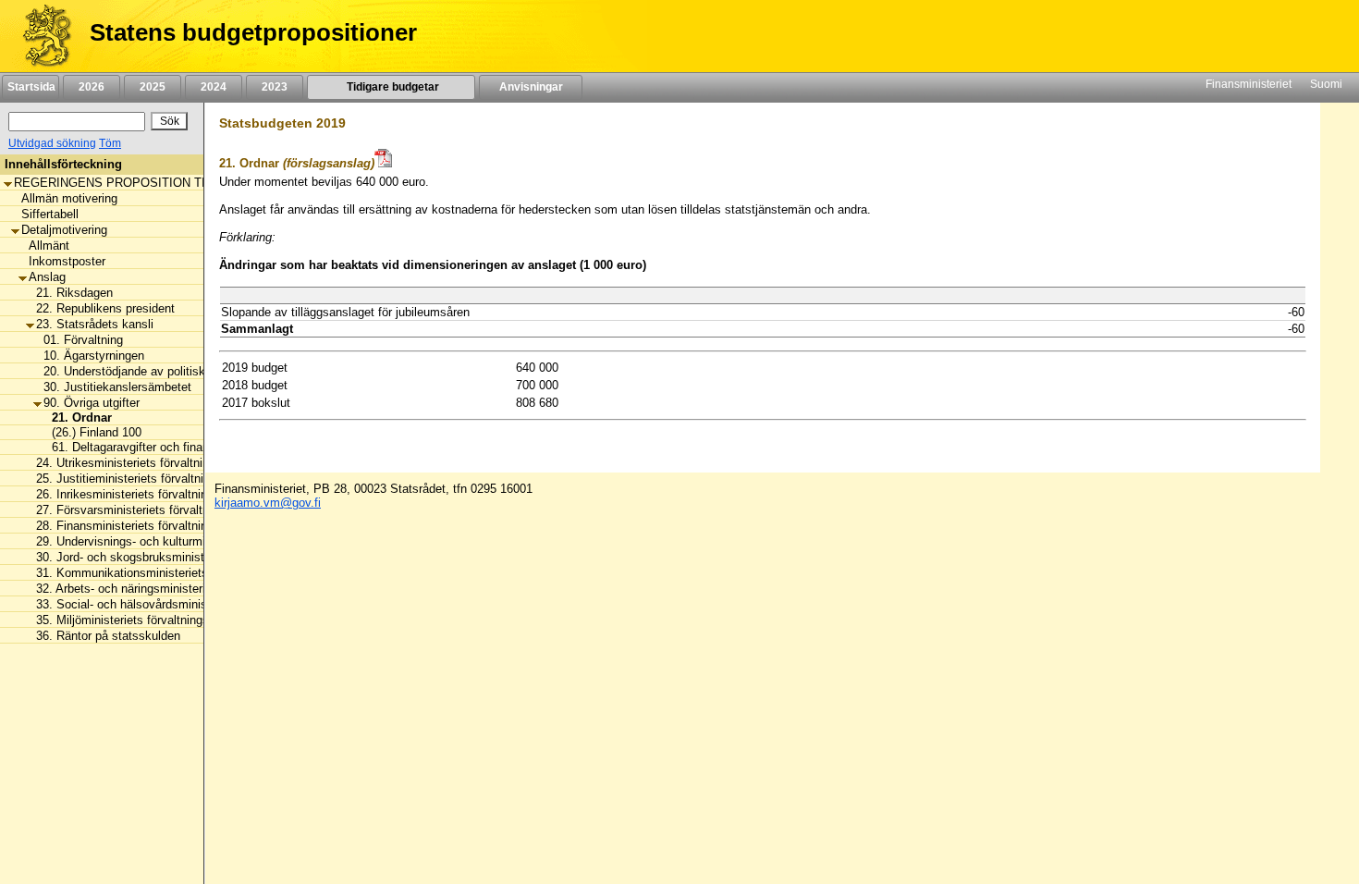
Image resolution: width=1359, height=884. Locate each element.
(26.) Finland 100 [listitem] (91, 432)
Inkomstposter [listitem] (67, 261)
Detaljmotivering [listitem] (64, 230)
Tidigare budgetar (391, 86)
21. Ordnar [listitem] (76, 417)
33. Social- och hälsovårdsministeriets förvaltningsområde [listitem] (191, 604)
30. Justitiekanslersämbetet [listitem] (117, 387)
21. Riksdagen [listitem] (74, 293)
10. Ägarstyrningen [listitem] (93, 355)
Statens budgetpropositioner (253, 32)
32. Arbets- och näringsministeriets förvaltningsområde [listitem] (181, 588)
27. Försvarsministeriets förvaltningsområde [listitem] (153, 510)
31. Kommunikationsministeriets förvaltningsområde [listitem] (174, 573)
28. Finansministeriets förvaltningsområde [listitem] (148, 526)
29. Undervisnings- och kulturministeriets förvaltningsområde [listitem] (198, 541)
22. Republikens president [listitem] (105, 308)
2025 (152, 86)
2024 (213, 86)
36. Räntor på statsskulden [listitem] (108, 636)
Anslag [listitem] (47, 277)
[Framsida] (40, 36)
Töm (110, 143)
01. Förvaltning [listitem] (83, 340)
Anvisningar (531, 86)
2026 (91, 86)
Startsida (30, 86)
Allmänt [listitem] (49, 245)
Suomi (1326, 84)
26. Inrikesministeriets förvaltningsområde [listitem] (148, 494)
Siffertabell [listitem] (50, 214)
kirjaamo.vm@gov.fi (267, 503)
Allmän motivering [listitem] (69, 198)
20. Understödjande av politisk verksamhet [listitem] (157, 371)
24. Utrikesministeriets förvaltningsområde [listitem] (149, 463)
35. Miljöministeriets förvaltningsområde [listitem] (142, 620)
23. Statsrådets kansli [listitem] (94, 324)
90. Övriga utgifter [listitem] (91, 403)
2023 (274, 86)
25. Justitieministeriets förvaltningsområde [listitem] (149, 478)
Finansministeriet (1249, 84)
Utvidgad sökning (52, 143)
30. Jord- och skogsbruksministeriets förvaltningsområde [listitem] (187, 557)
